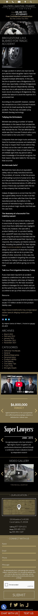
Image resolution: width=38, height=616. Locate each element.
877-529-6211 (21, 14)
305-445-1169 (17, 532)
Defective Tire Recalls (12, 351)
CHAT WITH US (9, 613)
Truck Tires (8, 366)
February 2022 (9, 336)
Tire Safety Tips (10, 363)
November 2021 (10, 343)
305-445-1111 (21, 12)
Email (19, 1)
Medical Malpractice (11, 355)
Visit (25, 1)
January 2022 (9, 338)
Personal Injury (10, 357)
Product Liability (10, 359)
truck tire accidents (14, 247)
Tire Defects (8, 361)
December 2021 (10, 340)
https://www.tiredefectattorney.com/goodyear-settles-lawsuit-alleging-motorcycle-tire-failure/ (19, 312)
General (7, 353)
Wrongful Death (10, 368)
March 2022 (8, 334)
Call (13, 1)
